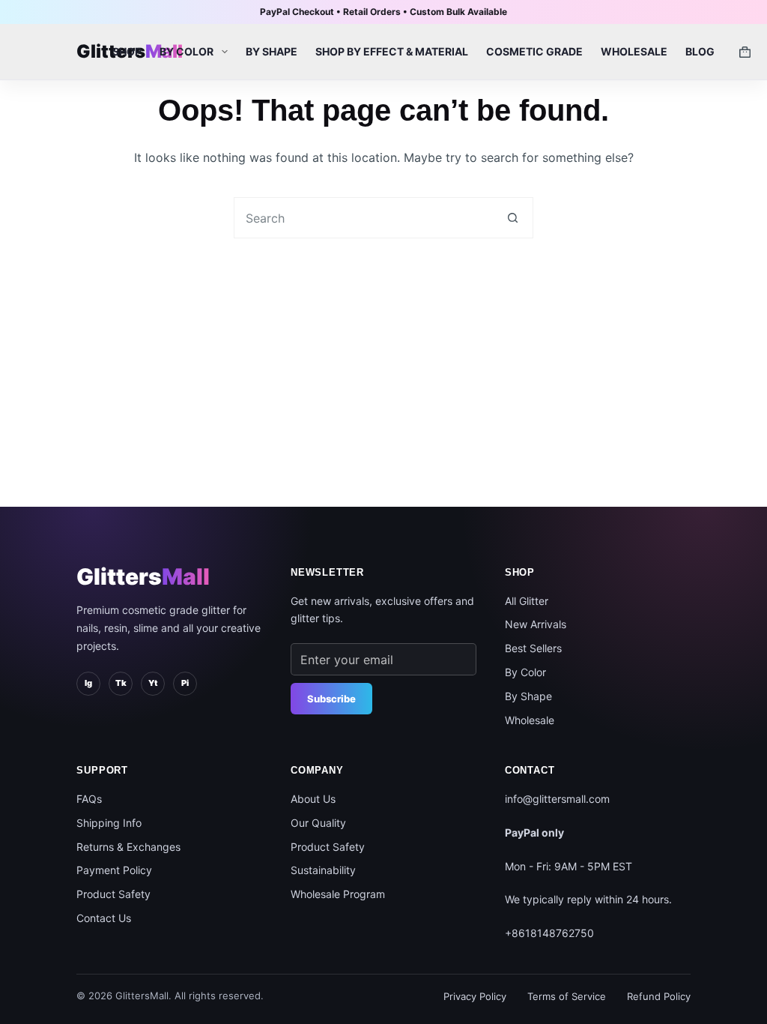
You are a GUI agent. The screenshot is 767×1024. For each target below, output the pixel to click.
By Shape (271, 51)
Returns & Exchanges (128, 846)
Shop (127, 51)
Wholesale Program (338, 894)
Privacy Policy (474, 996)
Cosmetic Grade (534, 51)
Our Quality (318, 822)
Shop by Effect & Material (391, 51)
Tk (121, 683)
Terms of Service (566, 996)
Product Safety (113, 894)
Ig (88, 683)
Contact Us (103, 918)
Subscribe (331, 699)
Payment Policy (114, 870)
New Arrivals (535, 624)
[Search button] (513, 218)
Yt (152, 683)
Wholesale (634, 51)
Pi (185, 683)
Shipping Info (109, 822)
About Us (313, 798)
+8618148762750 (549, 933)
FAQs (89, 798)
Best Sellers (533, 648)
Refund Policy (659, 996)
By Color (186, 51)
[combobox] (363, 217)
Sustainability (323, 870)
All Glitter (526, 600)
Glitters (143, 576)
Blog (700, 51)
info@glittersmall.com (557, 798)
